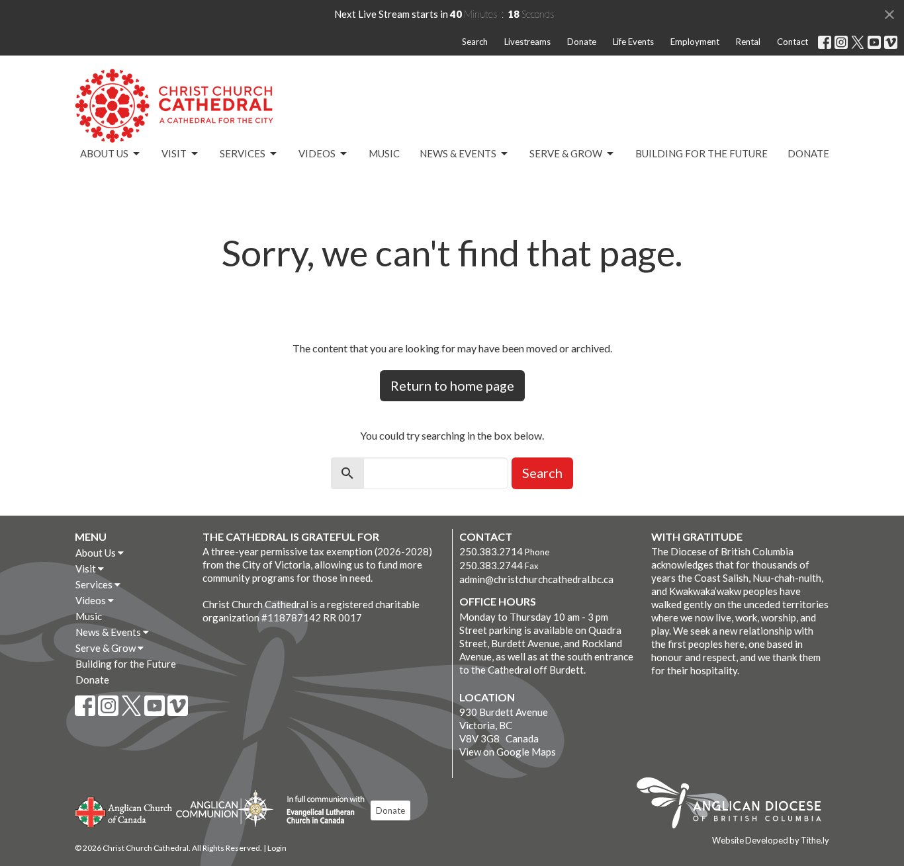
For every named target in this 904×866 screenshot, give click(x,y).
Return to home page (452, 385)
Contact (792, 41)
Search (475, 41)
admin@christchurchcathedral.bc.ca (536, 579)
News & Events (458, 153)
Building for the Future (701, 153)
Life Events (633, 41)
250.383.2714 (491, 551)
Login (277, 848)
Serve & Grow (565, 153)
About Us (104, 153)
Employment (694, 41)
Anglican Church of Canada (124, 810)
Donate (581, 41)
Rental (748, 41)
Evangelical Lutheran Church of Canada (320, 810)
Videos (317, 153)
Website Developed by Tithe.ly (770, 840)
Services (242, 153)
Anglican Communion (224, 808)
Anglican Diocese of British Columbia (735, 805)
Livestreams (527, 41)
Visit (174, 153)
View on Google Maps (507, 752)
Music (384, 153)
